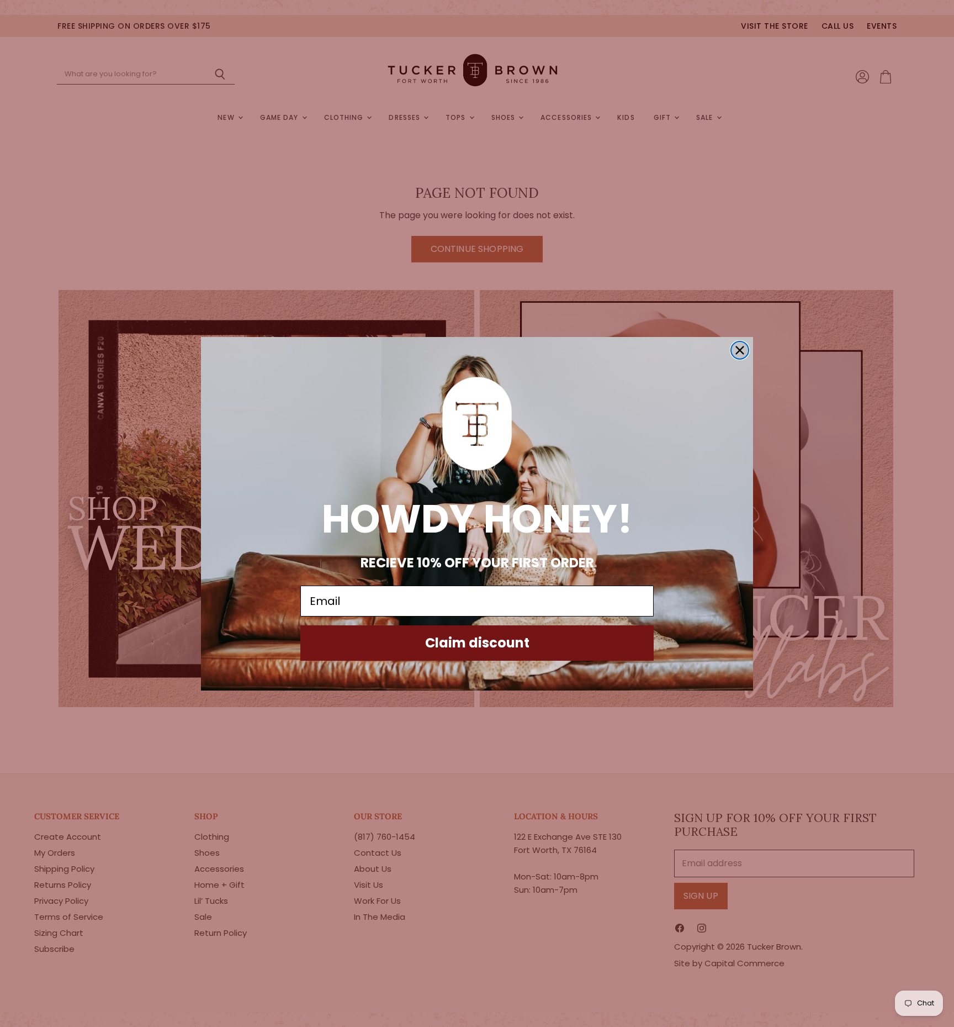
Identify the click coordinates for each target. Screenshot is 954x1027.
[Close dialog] (740, 350)
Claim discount (477, 643)
